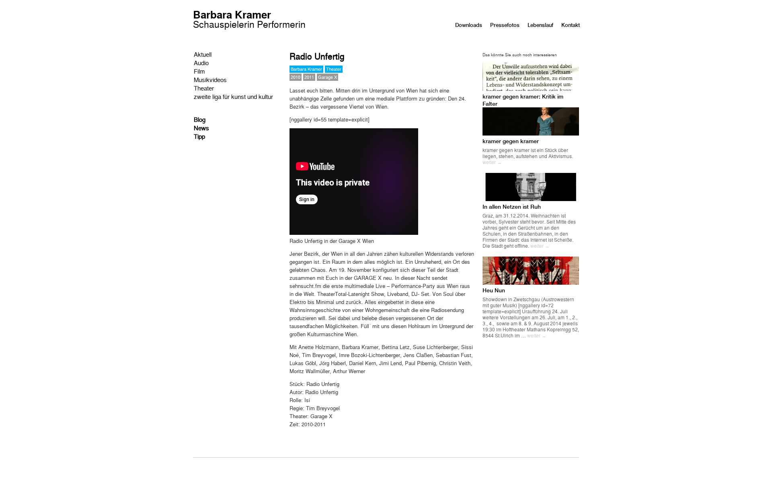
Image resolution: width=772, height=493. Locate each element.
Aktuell (202, 54)
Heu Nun (493, 290)
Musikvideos (210, 79)
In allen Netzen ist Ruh (511, 206)
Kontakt (570, 25)
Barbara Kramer (249, 20)
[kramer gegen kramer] (530, 133)
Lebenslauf (540, 25)
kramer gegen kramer (510, 141)
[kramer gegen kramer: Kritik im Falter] (530, 88)
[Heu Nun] (530, 282)
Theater (204, 88)
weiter (492, 161)
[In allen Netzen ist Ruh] (530, 199)
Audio (201, 62)
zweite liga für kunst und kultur (233, 96)
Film (199, 71)
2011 (309, 77)
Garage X (327, 77)
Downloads (468, 25)
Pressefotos (504, 25)
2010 (295, 77)
